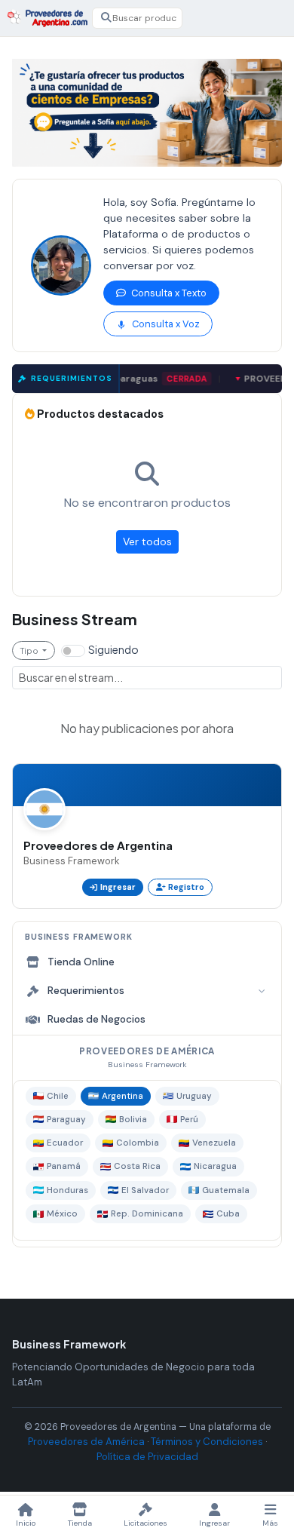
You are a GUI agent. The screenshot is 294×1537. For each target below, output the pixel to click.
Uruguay (194, 1096)
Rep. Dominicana (147, 1213)
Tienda (80, 1523)
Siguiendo (113, 649)
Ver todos (147, 541)
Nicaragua (215, 1166)
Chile (58, 1096)
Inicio (25, 1523)
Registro (186, 887)
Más (270, 1523)
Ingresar (118, 887)
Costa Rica (137, 1166)
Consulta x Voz (165, 324)
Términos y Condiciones (207, 1441)
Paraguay (66, 1119)
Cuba (228, 1213)
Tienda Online (81, 962)
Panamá (64, 1166)
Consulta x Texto (168, 293)
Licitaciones (145, 1523)
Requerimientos (85, 990)
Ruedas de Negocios (96, 1019)
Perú (189, 1119)
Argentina (122, 1096)
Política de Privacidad (147, 1456)
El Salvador (145, 1190)
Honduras (67, 1190)
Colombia (137, 1143)
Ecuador (65, 1143)
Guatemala (226, 1190)
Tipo (30, 650)
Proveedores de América (86, 1441)
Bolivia (133, 1119)
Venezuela (214, 1143)
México (62, 1213)
